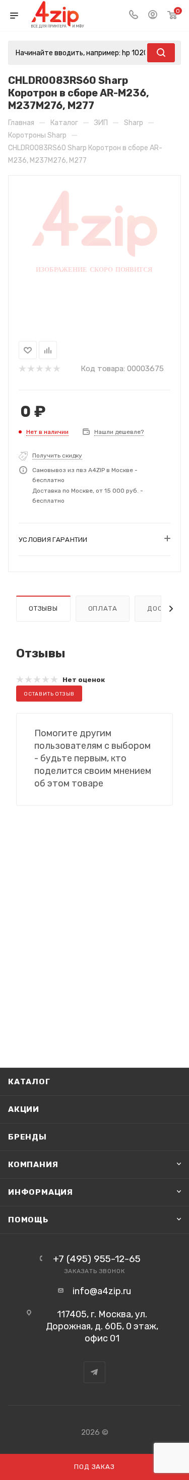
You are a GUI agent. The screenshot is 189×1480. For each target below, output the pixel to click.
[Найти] (161, 52)
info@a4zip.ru (102, 1291)
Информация (40, 1192)
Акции (23, 1109)
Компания (33, 1164)
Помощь (28, 1219)
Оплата (102, 608)
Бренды (27, 1137)
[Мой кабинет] (152, 15)
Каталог (29, 1081)
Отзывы (43, 608)
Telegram (94, 1372)
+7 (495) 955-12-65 (97, 1259)
